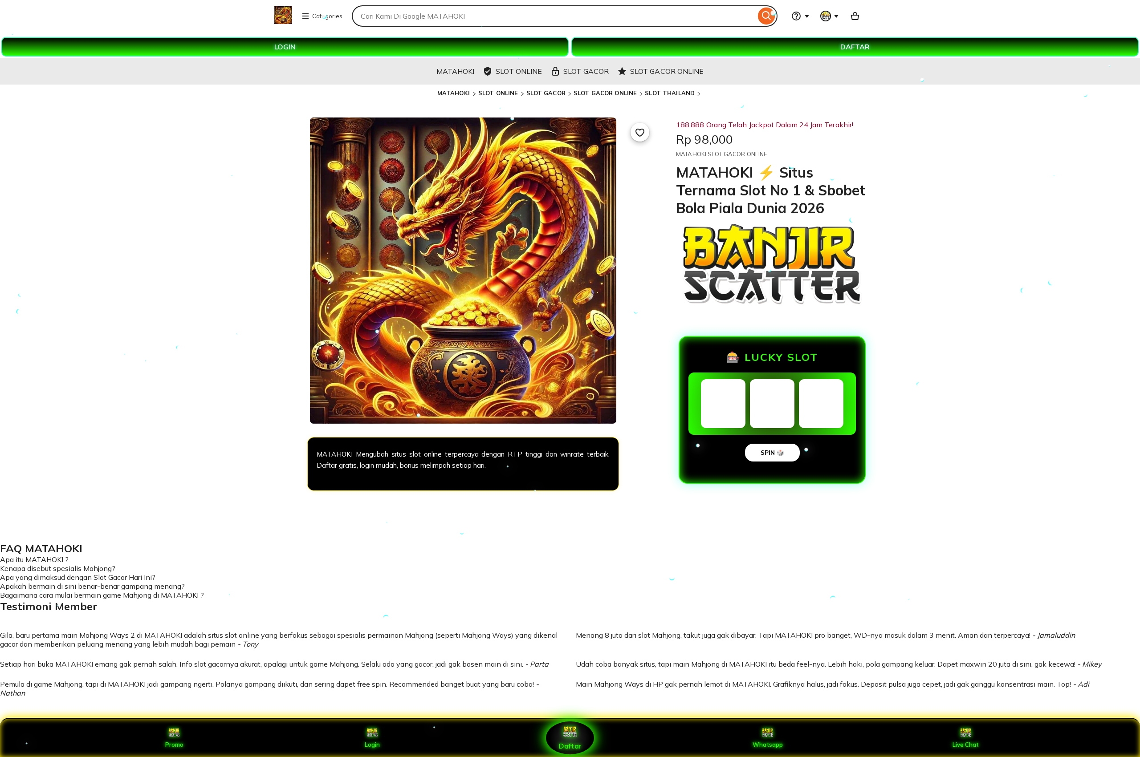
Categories (327, 16)
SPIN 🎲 (772, 452)
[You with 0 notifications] (829, 16)
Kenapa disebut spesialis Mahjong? (57, 568)
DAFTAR (855, 46)
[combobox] (554, 16)
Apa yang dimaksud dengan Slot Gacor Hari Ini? (77, 577)
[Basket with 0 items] (855, 16)
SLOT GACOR (546, 93)
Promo (174, 744)
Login (372, 744)
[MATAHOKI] (283, 21)
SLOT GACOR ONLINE (605, 93)
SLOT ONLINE (498, 93)
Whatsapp (768, 744)
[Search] (767, 16)
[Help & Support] (800, 16)
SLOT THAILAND (670, 93)
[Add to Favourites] (640, 132)
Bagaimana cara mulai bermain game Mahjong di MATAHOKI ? (102, 595)
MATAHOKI (454, 93)
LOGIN (285, 46)
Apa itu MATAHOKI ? (34, 559)
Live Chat (966, 744)
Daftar (570, 745)
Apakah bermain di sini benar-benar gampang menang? (92, 586)
